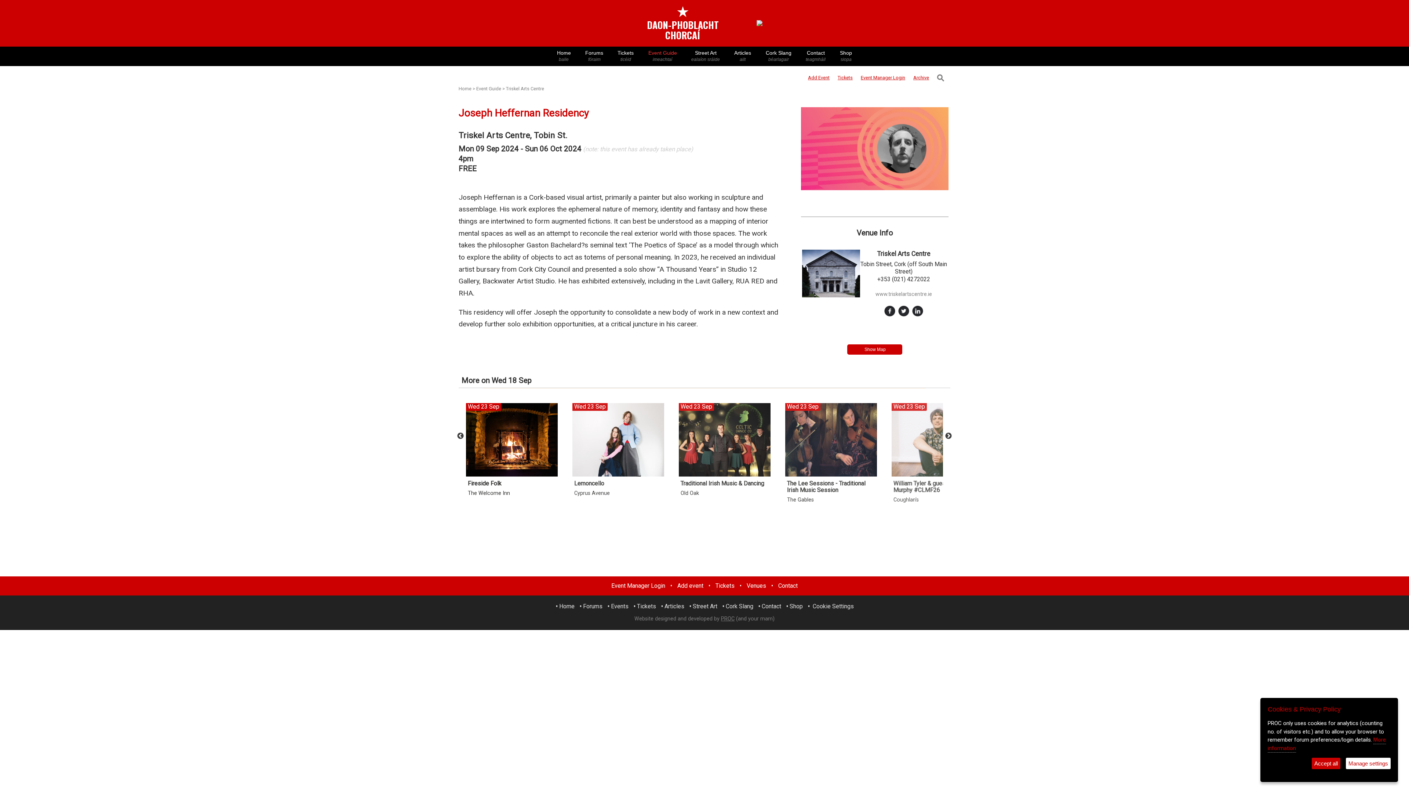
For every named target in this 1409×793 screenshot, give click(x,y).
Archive (921, 77)
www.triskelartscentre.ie (903, 294)
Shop (846, 56)
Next (948, 436)
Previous (460, 436)
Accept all (1326, 763)
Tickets (626, 56)
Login (883, 77)
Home (564, 56)
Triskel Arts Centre (525, 88)
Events (620, 606)
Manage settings (1368, 763)
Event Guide (662, 56)
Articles (742, 56)
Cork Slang (778, 56)
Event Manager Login (638, 585)
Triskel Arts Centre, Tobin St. (513, 135)
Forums (594, 56)
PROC (728, 619)
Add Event (819, 77)
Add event (690, 585)
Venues (756, 585)
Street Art (705, 56)
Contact (816, 56)
